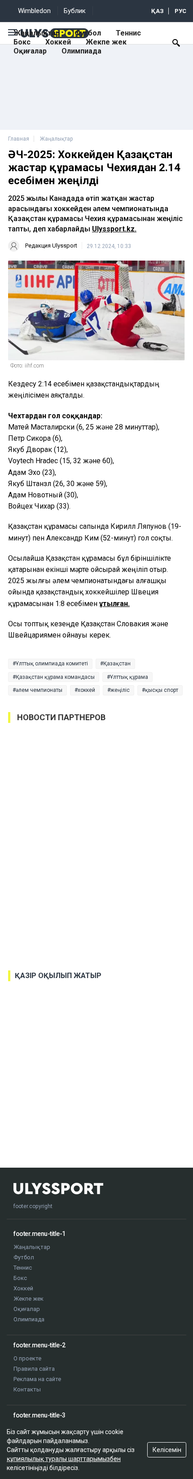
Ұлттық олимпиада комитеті (52, 663)
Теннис (128, 33)
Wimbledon (34, 11)
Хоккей (58, 42)
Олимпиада (81, 51)
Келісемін (167, 1449)
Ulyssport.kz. (114, 229)
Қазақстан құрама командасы (55, 677)
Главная (18, 139)
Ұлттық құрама (129, 677)
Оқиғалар (30, 51)
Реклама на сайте (37, 1379)
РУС (180, 11)
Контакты (27, 1389)
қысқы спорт (161, 690)
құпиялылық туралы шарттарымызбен (64, 1458)
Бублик (75, 11)
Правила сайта (34, 1368)
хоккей (86, 690)
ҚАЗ (157, 11)
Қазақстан (117, 663)
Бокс (22, 42)
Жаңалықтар (36, 33)
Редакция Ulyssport (51, 245)
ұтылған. (114, 603)
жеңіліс (120, 690)
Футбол (88, 33)
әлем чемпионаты (39, 690)
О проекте (27, 1358)
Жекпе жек (106, 42)
